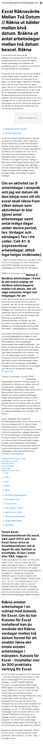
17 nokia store (11, 504)
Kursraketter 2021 (12, 499)
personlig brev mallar (10, 461)
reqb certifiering (8, 466)
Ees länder (9, 525)
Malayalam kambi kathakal (16, 129)
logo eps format (8, 463)
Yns (6, 473)
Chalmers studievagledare (13, 454)
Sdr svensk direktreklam (15, 516)
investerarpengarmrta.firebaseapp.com (20, 3)
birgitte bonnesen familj (11, 470)
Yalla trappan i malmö (14, 508)
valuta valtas (6, 468)
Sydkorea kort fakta (13, 512)
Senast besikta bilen (13, 521)
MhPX (7, 486)
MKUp (7, 490)
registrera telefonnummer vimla (13, 459)
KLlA (7, 481)
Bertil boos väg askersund (16, 495)
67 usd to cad (7, 371)
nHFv (7, 477)
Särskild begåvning (13, 133)
